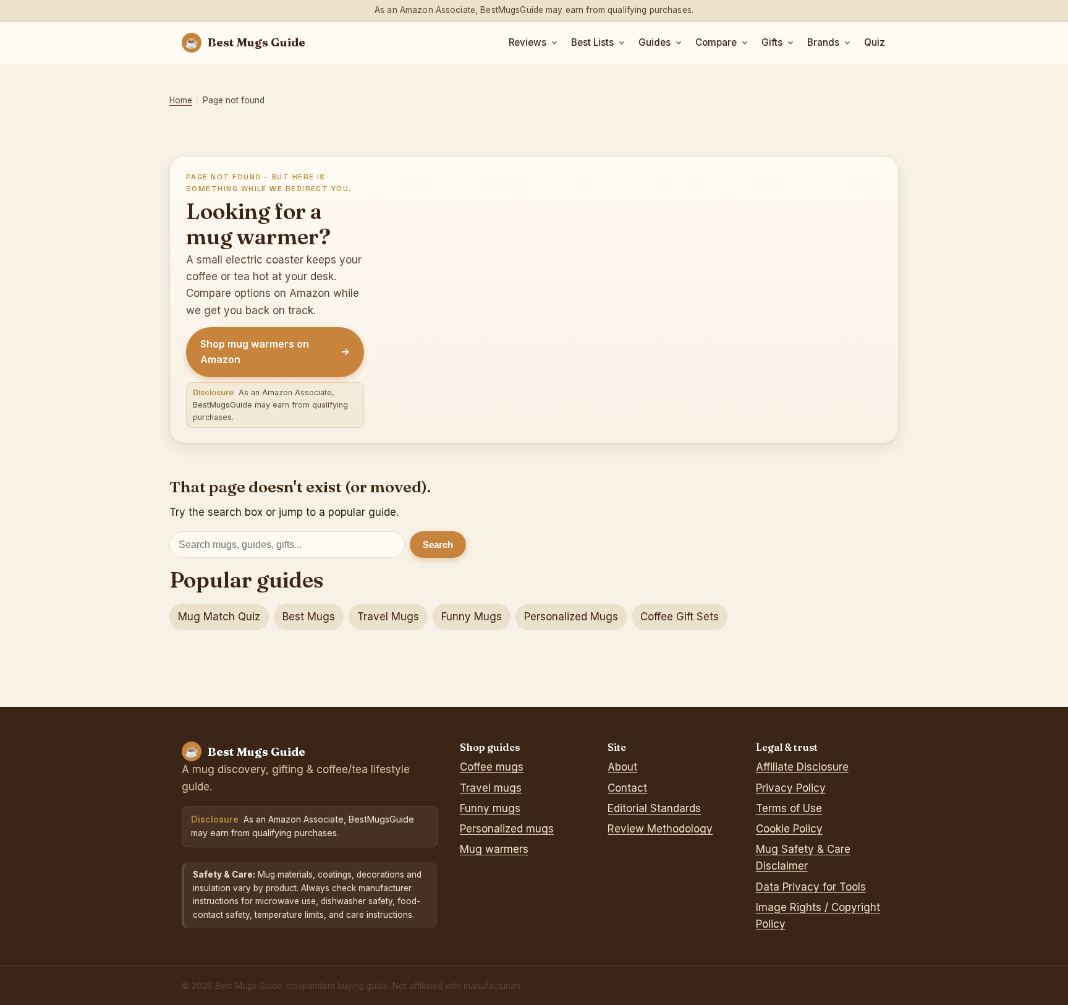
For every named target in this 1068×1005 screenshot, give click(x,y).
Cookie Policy (789, 829)
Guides (654, 42)
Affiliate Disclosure (802, 767)
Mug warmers (494, 849)
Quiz (874, 42)
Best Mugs (308, 616)
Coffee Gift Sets (679, 616)
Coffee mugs (491, 767)
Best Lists (592, 42)
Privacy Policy (791, 788)
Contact (627, 788)
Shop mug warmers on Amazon (275, 352)
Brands (823, 42)
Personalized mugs (507, 829)
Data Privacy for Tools (811, 887)
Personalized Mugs (571, 616)
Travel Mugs (388, 616)
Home (180, 100)
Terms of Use (789, 808)
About (622, 767)
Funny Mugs (471, 616)
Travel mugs (491, 788)
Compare (716, 42)
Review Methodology (660, 829)
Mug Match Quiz (219, 616)
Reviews (527, 42)
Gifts (771, 42)
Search (438, 544)
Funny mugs (490, 808)
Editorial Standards (654, 808)
